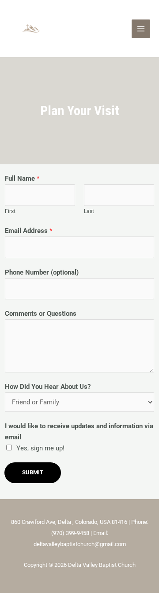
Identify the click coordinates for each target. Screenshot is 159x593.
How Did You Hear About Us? (48, 387)
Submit (32, 472)
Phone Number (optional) (42, 272)
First (10, 211)
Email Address (28, 231)
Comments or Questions (40, 314)
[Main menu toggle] (141, 28)
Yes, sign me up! (40, 448)
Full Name (22, 178)
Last (89, 211)
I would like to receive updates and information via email (79, 431)
